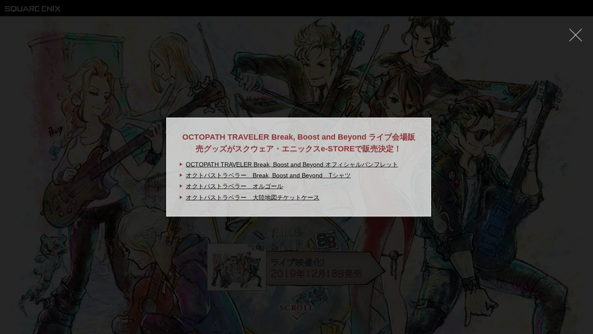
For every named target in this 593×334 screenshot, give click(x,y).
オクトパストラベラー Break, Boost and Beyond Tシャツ (268, 175)
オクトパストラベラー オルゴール (234, 186)
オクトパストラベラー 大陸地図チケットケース (253, 197)
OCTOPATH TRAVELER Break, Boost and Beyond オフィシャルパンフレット (292, 164)
